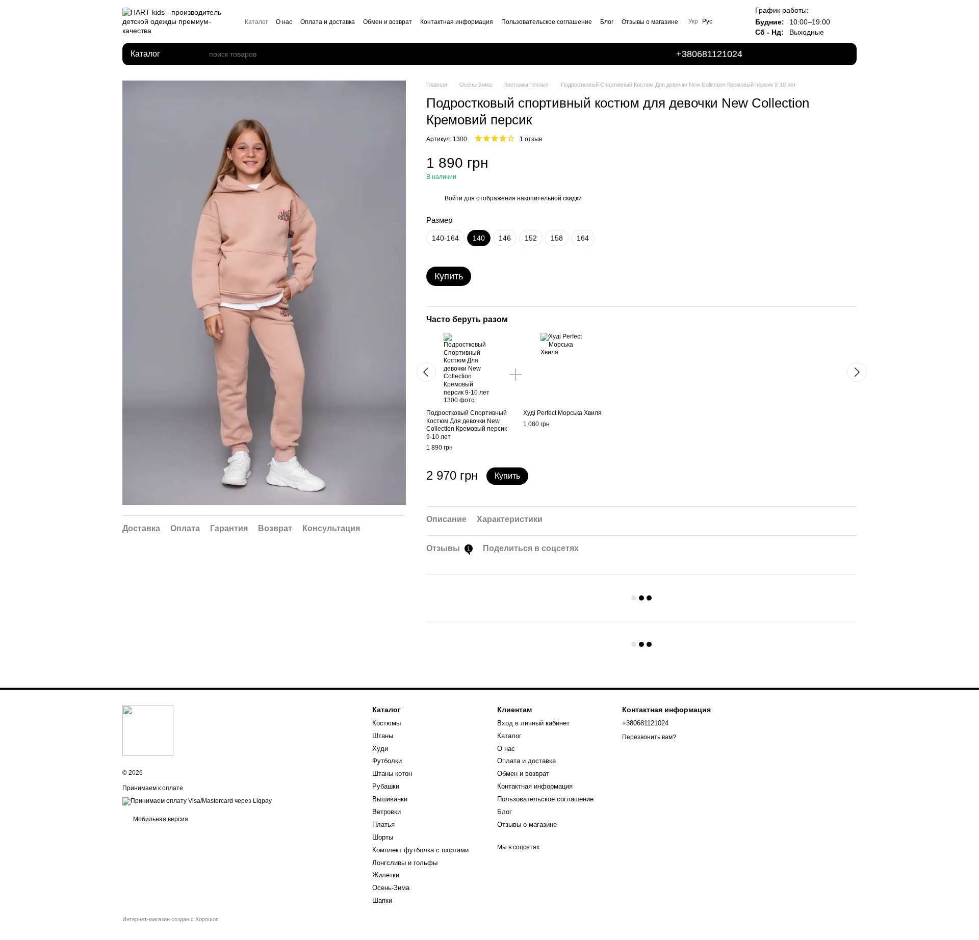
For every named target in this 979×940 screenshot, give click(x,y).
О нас (284, 21)
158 (557, 238)
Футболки (387, 761)
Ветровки (386, 812)
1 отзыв (531, 139)
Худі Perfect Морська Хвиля (562, 412)
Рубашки (385, 786)
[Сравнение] (812, 54)
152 (531, 238)
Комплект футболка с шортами (420, 850)
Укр (693, 21)
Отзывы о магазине (650, 21)
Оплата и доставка (327, 21)
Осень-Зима (390, 888)
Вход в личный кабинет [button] (533, 723)
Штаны (382, 736)
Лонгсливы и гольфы (404, 863)
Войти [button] (453, 198)
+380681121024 (709, 54)
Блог (606, 21)
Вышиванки (389, 799)
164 (583, 238)
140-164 (445, 238)
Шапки (382, 900)
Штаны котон (392, 773)
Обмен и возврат (387, 21)
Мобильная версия (160, 819)
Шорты (382, 837)
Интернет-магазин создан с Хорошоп (170, 919)
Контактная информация (456, 21)
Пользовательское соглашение (546, 21)
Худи (380, 748)
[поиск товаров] (201, 54)
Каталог (256, 21)
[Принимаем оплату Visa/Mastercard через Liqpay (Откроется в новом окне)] (197, 800)
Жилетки (385, 875)
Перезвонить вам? (649, 737)
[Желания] (783, 54)
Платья (383, 824)
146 (505, 238)
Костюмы (386, 723)
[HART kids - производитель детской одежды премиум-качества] (147, 730)
